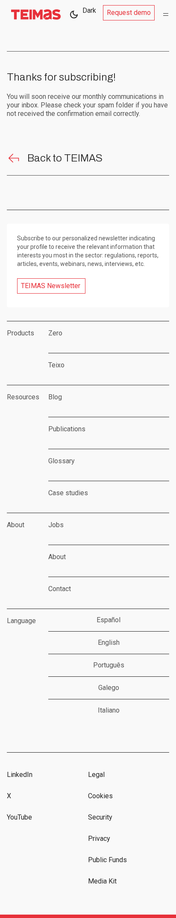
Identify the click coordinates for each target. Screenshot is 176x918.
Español (108, 620)
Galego (108, 688)
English (109, 642)
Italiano (109, 710)
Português (108, 665)
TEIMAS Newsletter (50, 286)
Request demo (129, 13)
